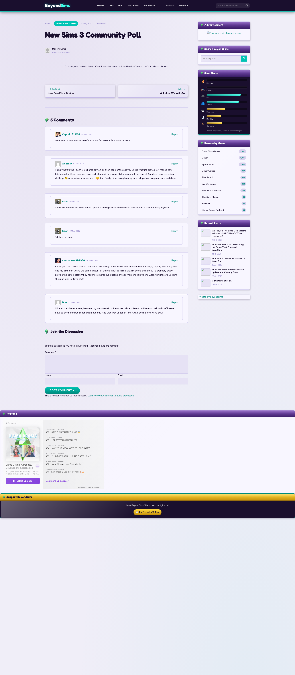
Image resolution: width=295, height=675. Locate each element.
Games (148, 5)
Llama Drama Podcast (223, 210)
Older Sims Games (66, 23)
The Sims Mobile (223, 197)
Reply (174, 134)
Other (223, 157)
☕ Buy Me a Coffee (147, 512)
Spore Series (223, 164)
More (182, 5)
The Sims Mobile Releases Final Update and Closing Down (228, 271)
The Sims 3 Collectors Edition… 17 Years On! (229, 260)
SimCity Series (223, 183)
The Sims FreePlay (223, 190)
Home (100, 5)
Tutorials (167, 5)
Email (120, 375)
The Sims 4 (223, 177)
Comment (50, 352)
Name (48, 375)
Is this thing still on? (222, 280)
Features (116, 5)
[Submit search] (247, 5)
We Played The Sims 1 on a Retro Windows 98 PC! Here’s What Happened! (229, 233)
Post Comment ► (62, 390)
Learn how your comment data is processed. (110, 395)
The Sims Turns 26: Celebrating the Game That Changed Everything (228, 247)
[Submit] (244, 59)
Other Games (223, 170)
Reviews (133, 5)
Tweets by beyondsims (210, 297)
